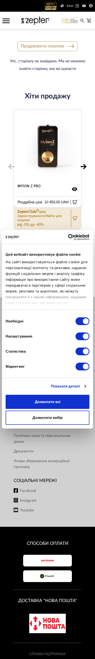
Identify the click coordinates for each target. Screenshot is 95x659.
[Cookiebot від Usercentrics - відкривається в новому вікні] (68, 237)
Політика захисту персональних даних (42, 438)
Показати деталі (65, 386)
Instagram (28, 500)
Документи (23, 451)
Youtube (27, 510)
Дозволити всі (47, 402)
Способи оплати (47, 543)
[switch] (82, 336)
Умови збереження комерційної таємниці (42, 464)
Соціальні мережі (35, 481)
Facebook (28, 491)
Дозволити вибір (47, 417)
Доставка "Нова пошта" (47, 601)
